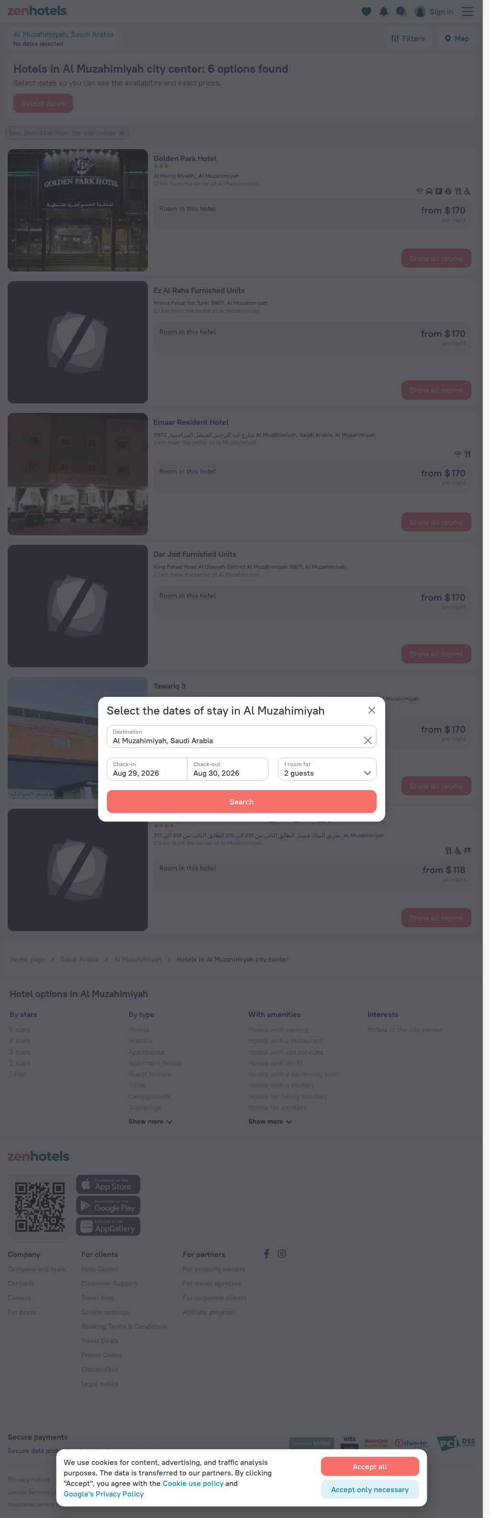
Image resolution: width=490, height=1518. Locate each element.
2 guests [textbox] (299, 773)
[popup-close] (371, 710)
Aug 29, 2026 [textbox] (136, 773)
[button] (368, 740)
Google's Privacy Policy (104, 1493)
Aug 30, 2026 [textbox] (216, 773)
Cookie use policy (193, 1483)
